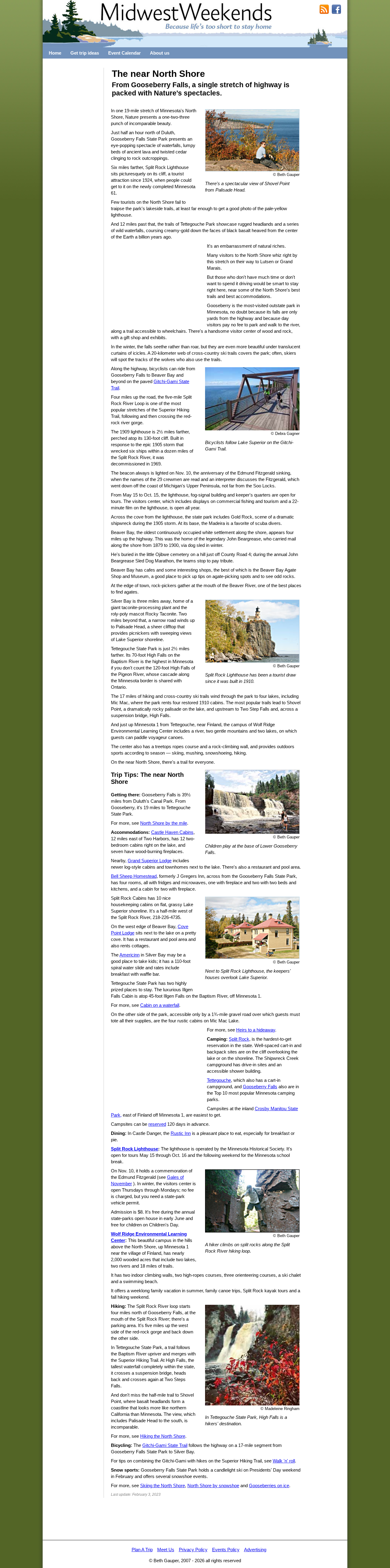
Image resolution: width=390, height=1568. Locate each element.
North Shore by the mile (163, 823)
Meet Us (165, 1549)
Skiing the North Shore (162, 1485)
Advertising (255, 1549)
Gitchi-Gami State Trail (164, 1445)
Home (55, 53)
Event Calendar (124, 53)
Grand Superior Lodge (150, 860)
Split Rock (239, 1039)
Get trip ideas (84, 53)
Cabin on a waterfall (159, 1005)
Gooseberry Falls (260, 1086)
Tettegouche (219, 1080)
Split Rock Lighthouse (134, 1148)
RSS (324, 9)
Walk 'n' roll (284, 1460)
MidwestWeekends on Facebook (336, 9)
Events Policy (225, 1549)
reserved (157, 1124)
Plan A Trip (142, 1549)
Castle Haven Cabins (172, 832)
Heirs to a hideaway (255, 1029)
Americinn (129, 954)
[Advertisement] (73, 159)
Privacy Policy (193, 1549)
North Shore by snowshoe (213, 1485)
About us (159, 53)
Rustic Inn (181, 1133)
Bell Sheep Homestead (134, 876)
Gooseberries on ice (269, 1485)
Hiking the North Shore (162, 1436)
